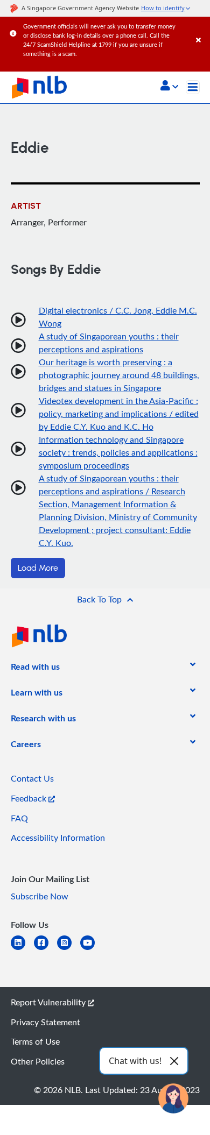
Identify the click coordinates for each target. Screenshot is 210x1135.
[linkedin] (22, 949)
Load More (38, 568)
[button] (169, 86)
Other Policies (38, 1061)
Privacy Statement (45, 1022)
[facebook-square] (45, 949)
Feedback (29, 798)
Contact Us (32, 778)
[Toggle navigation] (193, 87)
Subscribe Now (39, 896)
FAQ (19, 818)
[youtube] (91, 949)
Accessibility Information (58, 837)
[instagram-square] (68, 949)
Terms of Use (35, 1041)
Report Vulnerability (49, 1002)
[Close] (201, 29)
